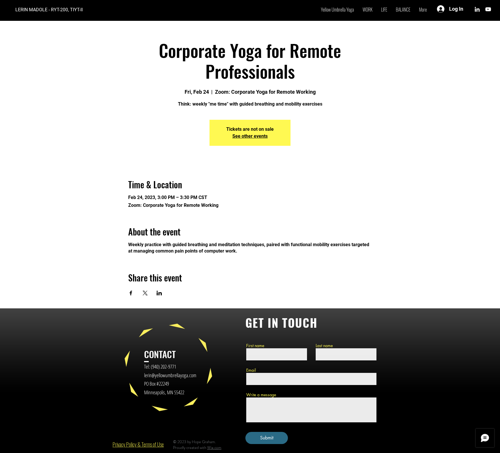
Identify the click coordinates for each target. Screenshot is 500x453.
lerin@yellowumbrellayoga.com (170, 375)
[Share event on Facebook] (131, 293)
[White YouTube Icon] (488, 9)
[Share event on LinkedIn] (159, 293)
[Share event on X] (145, 293)
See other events (250, 136)
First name (255, 346)
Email (251, 370)
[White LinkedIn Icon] (477, 9)
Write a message (261, 395)
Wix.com (214, 447)
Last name (324, 346)
